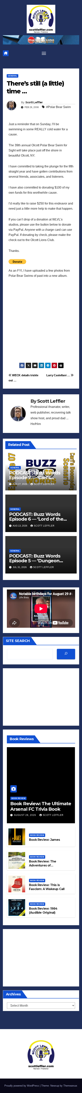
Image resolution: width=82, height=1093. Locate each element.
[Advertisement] (41, 322)
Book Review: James (44, 840)
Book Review (18, 798)
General (12, 76)
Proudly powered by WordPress (22, 1085)
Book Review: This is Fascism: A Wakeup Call (46, 887)
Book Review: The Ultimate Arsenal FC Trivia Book (40, 806)
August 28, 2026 (25, 815)
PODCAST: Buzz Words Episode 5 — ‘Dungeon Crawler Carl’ (34, 560)
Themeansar (70, 1085)
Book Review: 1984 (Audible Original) (43, 910)
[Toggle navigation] (44, 53)
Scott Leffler (34, 102)
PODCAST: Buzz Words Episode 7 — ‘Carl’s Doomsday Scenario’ (34, 477)
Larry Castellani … (58, 375)
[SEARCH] (66, 654)
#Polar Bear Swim (58, 107)
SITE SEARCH (18, 641)
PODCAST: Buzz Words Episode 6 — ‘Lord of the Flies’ (36, 519)
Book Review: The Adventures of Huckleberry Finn (42, 865)
